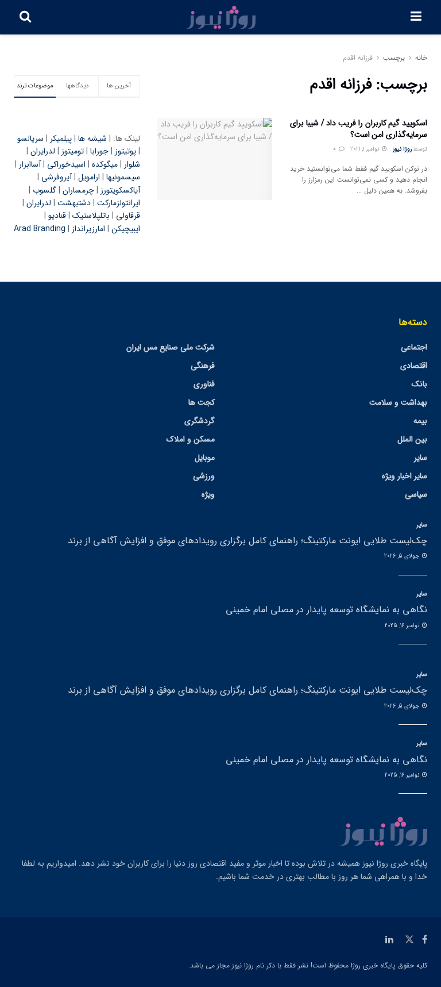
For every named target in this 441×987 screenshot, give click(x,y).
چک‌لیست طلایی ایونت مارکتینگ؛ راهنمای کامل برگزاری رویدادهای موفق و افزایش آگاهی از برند (247, 540)
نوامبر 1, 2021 (365, 149)
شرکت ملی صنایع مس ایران (170, 347)
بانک (419, 384)
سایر (420, 457)
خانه (421, 57)
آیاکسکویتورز (120, 190)
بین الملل (412, 439)
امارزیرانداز (88, 228)
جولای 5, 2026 (402, 556)
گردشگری (199, 420)
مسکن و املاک (191, 439)
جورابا (99, 151)
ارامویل (89, 177)
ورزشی (204, 476)
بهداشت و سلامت (398, 402)
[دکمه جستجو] (25, 17)
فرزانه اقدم (358, 57)
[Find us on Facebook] (424, 940)
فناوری (204, 384)
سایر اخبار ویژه (404, 476)
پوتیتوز (125, 151)
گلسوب (44, 190)
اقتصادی (413, 365)
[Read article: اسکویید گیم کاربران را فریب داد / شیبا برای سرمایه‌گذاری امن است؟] (214, 159)
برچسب (394, 57)
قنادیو (57, 215)
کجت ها (201, 402)
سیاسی (416, 494)
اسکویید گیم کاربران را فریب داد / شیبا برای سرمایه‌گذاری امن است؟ (358, 129)
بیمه (420, 420)
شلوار (132, 164)
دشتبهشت (74, 203)
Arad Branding (39, 228)
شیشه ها (92, 138)
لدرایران (42, 151)
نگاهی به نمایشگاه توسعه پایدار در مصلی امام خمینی (326, 609)
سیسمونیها (123, 177)
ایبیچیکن (125, 228)
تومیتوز (72, 151)
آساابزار (30, 164)
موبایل (205, 457)
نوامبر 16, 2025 (403, 625)
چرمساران (78, 190)
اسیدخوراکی (66, 164)
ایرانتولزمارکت (118, 203)
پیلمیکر (61, 138)
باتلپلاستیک (91, 215)
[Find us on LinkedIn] (389, 940)
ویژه (208, 494)
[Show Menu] (416, 17)
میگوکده (105, 164)
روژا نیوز (402, 149)
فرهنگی (203, 365)
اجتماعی (414, 347)
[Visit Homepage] (221, 17)
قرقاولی (128, 215)
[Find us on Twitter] (409, 940)
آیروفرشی (56, 177)
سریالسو (30, 138)
